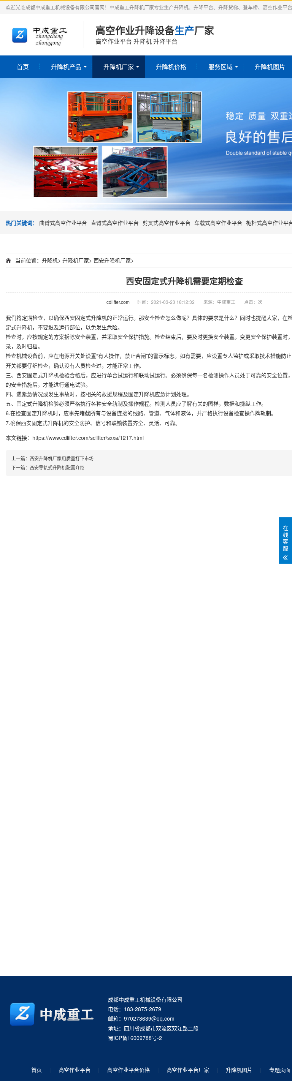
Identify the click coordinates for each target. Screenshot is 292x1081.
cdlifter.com (118, 302)
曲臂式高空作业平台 (63, 222)
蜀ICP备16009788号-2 (135, 1037)
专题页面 (279, 1069)
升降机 (50, 260)
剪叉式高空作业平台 (166, 222)
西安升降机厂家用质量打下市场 (62, 458)
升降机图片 (239, 1069)
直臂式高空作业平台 (115, 222)
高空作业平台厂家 (188, 1069)
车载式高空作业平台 (218, 222)
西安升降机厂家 (112, 260)
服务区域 (220, 66)
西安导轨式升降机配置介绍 (57, 467)
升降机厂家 (118, 66)
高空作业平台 (74, 1069)
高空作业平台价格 (128, 1069)
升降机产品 (66, 66)
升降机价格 (171, 66)
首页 (23, 66)
